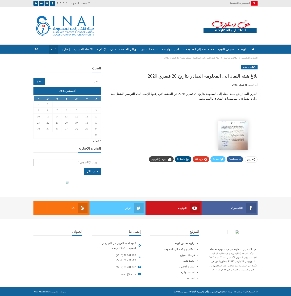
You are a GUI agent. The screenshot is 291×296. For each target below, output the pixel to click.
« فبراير (97, 140)
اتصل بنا (190, 278)
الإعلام (103, 49)
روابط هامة (189, 260)
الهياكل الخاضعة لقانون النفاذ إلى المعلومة (67, 183)
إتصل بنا (65, 49)
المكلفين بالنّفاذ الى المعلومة (179, 249)
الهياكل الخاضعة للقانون (123, 49)
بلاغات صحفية (249, 67)
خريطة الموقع (187, 255)
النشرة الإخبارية (186, 266)
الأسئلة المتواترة (83, 49)
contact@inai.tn (127, 274)
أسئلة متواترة (188, 272)
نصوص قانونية (226, 49)
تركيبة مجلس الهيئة (185, 243)
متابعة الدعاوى (149, 49)
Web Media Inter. (41, 291)
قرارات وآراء (171, 49)
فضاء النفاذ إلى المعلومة (200, 49)
